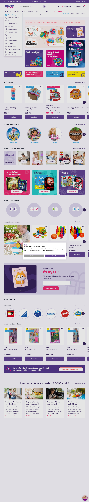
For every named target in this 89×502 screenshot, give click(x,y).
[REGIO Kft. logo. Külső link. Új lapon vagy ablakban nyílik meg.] (25, 245)
